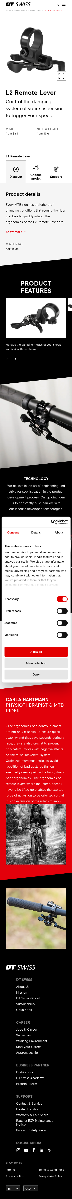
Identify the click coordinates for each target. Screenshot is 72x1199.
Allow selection (36, 663)
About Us (22, 986)
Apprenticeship (27, 1052)
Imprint (10, 1169)
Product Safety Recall (32, 1130)
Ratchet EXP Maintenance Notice (34, 1122)
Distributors (24, 1072)
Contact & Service (29, 1103)
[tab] (16, 171)
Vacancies (23, 1035)
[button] (14, 359)
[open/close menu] (64, 4)
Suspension (19, 10)
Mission (21, 992)
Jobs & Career (26, 1029)
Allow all (36, 651)
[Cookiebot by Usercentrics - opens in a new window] (51, 521)
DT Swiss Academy (30, 1078)
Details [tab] (36, 532)
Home (8, 10)
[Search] (57, 4)
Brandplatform (26, 1083)
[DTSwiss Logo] (18, 4)
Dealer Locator (27, 1109)
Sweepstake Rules (50, 1176)
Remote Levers (35, 10)
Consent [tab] (13, 532)
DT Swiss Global (28, 998)
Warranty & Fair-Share (32, 1115)
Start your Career (28, 1046)
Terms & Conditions (51, 1169)
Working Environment (31, 1041)
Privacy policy (15, 1176)
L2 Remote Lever (53, 10)
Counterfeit (24, 1009)
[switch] (62, 611)
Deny (36, 674)
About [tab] (59, 532)
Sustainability (25, 1004)
